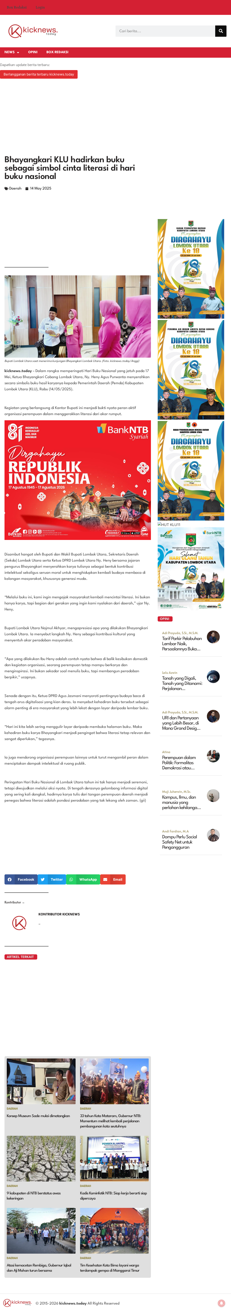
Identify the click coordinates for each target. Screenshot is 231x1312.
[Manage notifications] (221, 1303)
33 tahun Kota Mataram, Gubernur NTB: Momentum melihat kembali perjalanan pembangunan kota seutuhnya (110, 1121)
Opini (32, 52)
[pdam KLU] (191, 418)
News (10, 52)
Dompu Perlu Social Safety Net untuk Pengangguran (179, 842)
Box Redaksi (17, 7)
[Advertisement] (115, 117)
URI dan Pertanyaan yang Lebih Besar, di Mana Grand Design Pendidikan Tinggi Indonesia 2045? (180, 728)
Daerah (15, 188)
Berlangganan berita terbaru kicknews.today (39, 74)
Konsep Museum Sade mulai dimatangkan (38, 1116)
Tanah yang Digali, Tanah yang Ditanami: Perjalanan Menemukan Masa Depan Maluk (182, 689)
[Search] (220, 31)
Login (40, 7)
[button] (21, 879)
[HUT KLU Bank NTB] (191, 609)
